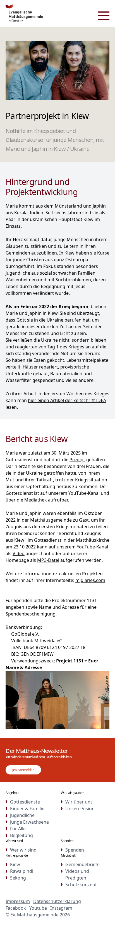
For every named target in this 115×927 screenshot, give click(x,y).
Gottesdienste (25, 802)
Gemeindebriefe (82, 864)
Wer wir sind (23, 850)
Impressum (18, 901)
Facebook (16, 908)
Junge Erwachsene (29, 822)
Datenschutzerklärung (57, 901)
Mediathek (35, 500)
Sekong (18, 878)
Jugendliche (22, 815)
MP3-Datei (48, 560)
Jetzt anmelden (23, 769)
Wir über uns (79, 802)
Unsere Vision (80, 808)
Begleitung (21, 835)
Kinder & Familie (27, 808)
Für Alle (18, 829)
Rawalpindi (21, 871)
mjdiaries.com (90, 580)
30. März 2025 (66, 453)
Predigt (77, 460)
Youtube (38, 908)
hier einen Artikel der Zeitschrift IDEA (67, 400)
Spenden (74, 850)
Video (19, 553)
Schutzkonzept (81, 884)
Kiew (15, 864)
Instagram (61, 908)
